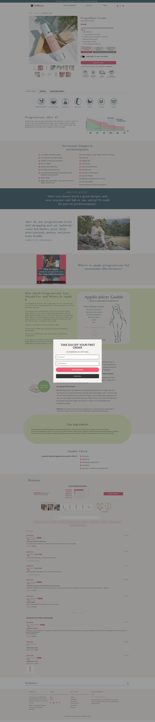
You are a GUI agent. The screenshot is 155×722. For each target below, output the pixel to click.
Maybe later (77, 376)
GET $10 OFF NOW (77, 370)
